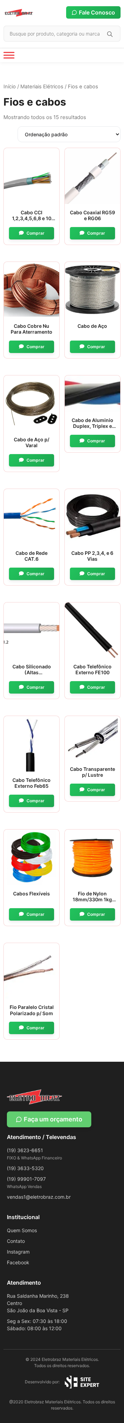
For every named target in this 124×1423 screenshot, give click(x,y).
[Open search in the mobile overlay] (62, 34)
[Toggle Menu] (8, 55)
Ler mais (31, 233)
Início (9, 87)
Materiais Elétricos (41, 87)
